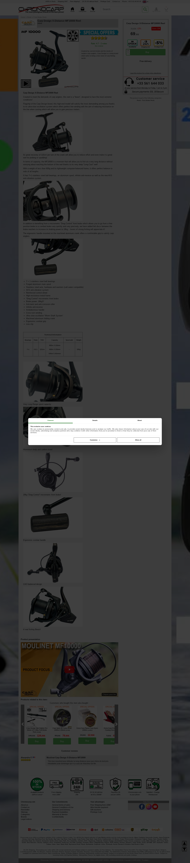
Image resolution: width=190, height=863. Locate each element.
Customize (94, 440)
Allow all (138, 440)
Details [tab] (95, 420)
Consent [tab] (51, 420)
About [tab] (139, 420)
